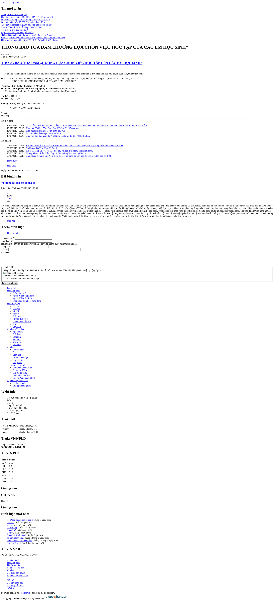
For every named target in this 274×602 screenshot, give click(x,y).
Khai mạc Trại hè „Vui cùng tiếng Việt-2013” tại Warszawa (52, 128)
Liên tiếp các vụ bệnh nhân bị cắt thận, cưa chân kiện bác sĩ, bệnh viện (33, 37)
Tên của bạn (7, 238)
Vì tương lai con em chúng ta (18, 182)
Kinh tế (16, 313)
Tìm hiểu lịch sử (20, 373)
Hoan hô (11, 530)
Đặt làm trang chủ (15, 583)
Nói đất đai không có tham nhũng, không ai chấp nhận (25, 19)
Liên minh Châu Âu (22, 321)
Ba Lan (16, 306)
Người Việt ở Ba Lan (22, 298)
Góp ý (10, 533)
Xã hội (16, 311)
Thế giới (16, 308)
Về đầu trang (13, 560)
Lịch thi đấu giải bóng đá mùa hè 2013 (43, 133)
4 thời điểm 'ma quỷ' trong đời (14, 30)
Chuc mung (12, 527)
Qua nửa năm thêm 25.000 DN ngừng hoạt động (23, 22)
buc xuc (10, 522)
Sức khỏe (17, 342)
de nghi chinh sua (15, 538)
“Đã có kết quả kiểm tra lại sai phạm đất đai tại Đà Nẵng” (27, 35)
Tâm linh (17, 337)
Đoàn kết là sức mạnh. (17, 535)
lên (8, 193)
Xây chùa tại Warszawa (17, 380)
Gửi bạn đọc (12, 543)
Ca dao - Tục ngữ (21, 357)
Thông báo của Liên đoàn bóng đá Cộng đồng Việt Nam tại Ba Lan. (57, 153)
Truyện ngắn (18, 349)
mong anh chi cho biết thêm (19, 540)
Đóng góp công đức (22, 385)
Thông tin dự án (20, 293)
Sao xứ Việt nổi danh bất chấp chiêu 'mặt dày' (21, 27)
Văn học (11, 347)
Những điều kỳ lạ (20, 319)
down (9, 198)
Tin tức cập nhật (20, 383)
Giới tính (17, 344)
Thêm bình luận (14, 233)
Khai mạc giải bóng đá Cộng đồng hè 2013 (45, 131)
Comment (6, 252)
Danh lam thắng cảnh (22, 367)
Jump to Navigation (10, 2)
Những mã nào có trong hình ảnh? (19, 275)
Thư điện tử (7, 241)
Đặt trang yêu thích (15, 585)
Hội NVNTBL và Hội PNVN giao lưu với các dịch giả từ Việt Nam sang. (59, 151)
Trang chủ (5, 246)
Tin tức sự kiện (13, 303)
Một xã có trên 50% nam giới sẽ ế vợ (17, 32)
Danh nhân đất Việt (21, 375)
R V (14, 324)
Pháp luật (17, 316)
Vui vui (10, 525)
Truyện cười (18, 360)
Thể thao (17, 334)
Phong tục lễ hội (20, 370)
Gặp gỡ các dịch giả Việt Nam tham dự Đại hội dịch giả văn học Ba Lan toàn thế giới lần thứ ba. (69, 156)
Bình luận (17, 355)
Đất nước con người (16, 365)
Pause (15, 14)
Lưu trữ (10, 588)
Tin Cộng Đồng (14, 290)
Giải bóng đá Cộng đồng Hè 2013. (41, 148)
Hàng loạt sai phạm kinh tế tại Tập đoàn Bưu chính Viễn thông (29, 40)
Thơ (14, 352)
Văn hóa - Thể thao (15, 329)
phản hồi (11, 221)
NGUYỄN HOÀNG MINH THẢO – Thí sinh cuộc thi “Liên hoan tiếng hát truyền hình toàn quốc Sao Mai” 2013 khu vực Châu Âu (86, 125)
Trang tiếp (22, 14)
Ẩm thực (17, 339)
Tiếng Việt (17, 362)
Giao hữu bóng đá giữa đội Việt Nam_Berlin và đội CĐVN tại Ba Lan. (58, 136)
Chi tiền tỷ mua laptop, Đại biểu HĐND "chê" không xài (27, 17)
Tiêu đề (4, 249)
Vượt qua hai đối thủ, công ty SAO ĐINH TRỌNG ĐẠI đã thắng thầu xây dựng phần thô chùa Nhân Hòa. (74, 145)
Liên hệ (10, 580)
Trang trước (6, 14)
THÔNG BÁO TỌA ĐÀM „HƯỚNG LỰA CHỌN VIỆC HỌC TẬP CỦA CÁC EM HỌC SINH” (71, 63)
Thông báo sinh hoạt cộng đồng (27, 301)
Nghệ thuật (18, 331)
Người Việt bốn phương (23, 296)
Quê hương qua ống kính (24, 378)
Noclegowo (25, 593)
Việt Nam (17, 326)
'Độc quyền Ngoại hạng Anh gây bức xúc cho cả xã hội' (26, 25)
